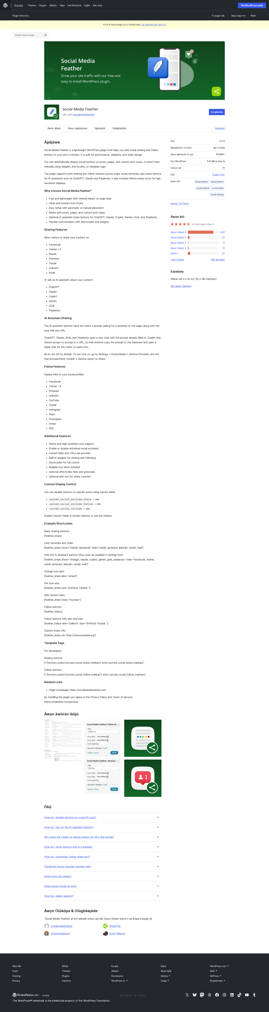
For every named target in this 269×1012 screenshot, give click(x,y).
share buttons (217, 182)
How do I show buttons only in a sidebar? (68, 846)
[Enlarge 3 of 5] (117, 723)
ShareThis (115, 926)
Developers (117, 976)
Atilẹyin (115, 971)
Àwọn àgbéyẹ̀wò (77, 128)
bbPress (215, 976)
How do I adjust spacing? (58, 896)
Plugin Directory (20, 15)
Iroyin (15, 971)
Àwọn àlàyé (54, 128)
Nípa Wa (16, 966)
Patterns (66, 980)
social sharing (217, 194)
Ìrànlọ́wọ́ (220, 128)
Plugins (65, 976)
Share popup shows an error (60, 886)
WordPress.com (219, 966)
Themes (66, 971)
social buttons (202, 188)
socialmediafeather (84, 114)
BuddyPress (217, 980)
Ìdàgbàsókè (119, 128)
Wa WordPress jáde (252, 5)
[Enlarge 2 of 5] (77, 753)
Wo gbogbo (218, 259)
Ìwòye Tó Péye (179, 203)
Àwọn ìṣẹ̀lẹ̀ (166, 971)
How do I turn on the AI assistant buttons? (69, 827)
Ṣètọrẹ (165, 976)
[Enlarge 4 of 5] (157, 723)
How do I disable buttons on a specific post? (70, 817)
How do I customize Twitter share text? (67, 856)
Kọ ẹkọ (114, 966)
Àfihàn (65, 966)
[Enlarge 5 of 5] (157, 763)
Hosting (16, 976)
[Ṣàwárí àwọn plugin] (45, 35)
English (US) (218, 174)
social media (218, 188)
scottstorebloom (60, 933)
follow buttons (201, 182)
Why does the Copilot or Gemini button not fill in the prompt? (79, 837)
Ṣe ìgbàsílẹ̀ (217, 112)
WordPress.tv (119, 980)
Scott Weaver (117, 933)
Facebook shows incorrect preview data (67, 866)
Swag (165, 980)
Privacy (16, 980)
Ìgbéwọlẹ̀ (100, 128)
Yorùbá (45, 995)
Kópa (163, 966)
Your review (177, 259)
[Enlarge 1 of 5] (77, 723)
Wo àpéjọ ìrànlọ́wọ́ (181, 286)
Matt (213, 971)
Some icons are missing (57, 876)
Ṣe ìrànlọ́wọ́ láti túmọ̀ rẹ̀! (154, 24)
